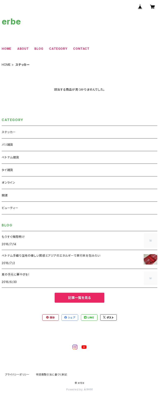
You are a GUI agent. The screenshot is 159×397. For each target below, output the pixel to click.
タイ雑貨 (7, 170)
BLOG (38, 48)
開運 (5, 195)
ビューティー (10, 208)
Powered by (75, 389)
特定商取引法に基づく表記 (51, 374)
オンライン (8, 182)
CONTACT (81, 48)
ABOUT (23, 48)
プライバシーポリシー (17, 374)
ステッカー (9, 132)
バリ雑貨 (7, 144)
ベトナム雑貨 (10, 157)
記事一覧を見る (79, 298)
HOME (6, 48)
